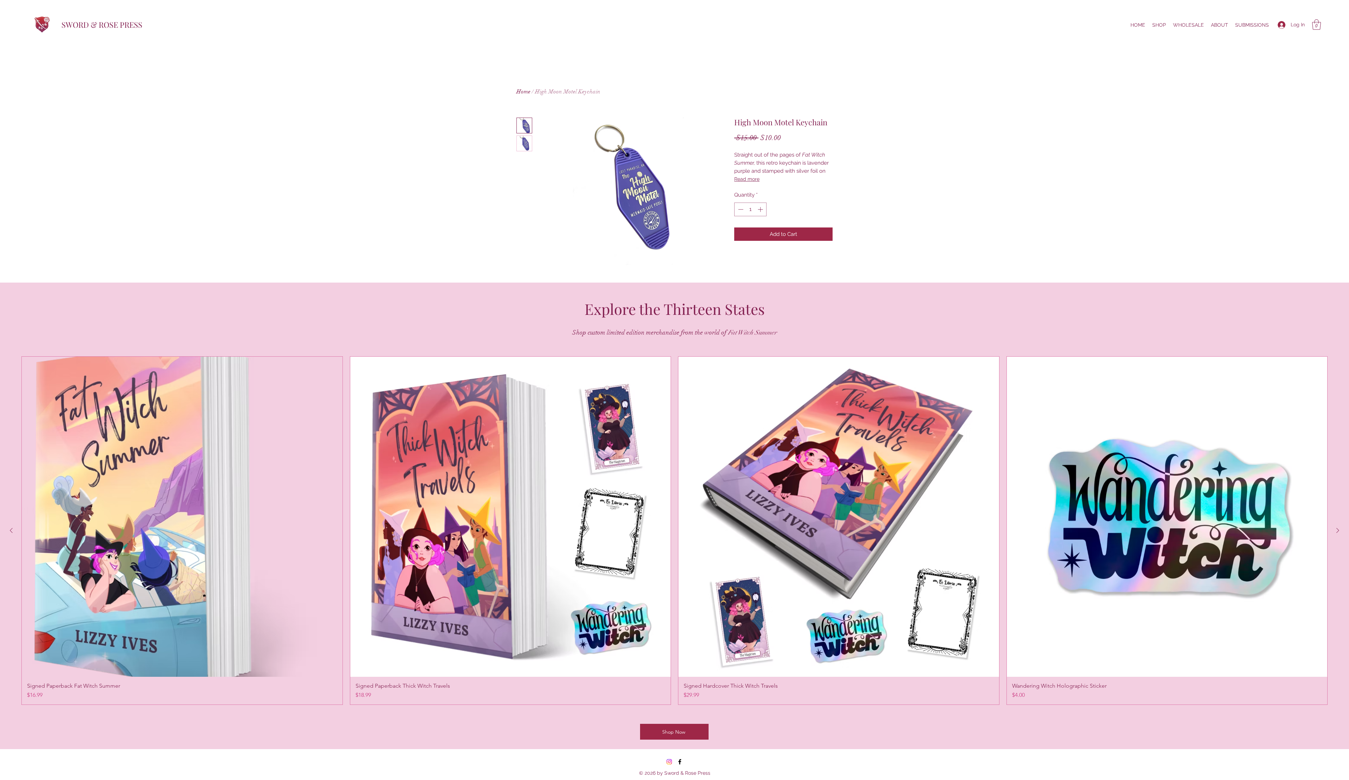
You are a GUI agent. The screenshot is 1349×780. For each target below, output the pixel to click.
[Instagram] (669, 761)
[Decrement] (740, 209)
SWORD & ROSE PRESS (101, 24)
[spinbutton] (750, 209)
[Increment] (761, 209)
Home (523, 91)
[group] (674, 531)
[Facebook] (679, 761)
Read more (747, 179)
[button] (1316, 24)
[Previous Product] (11, 530)
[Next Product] (1338, 530)
